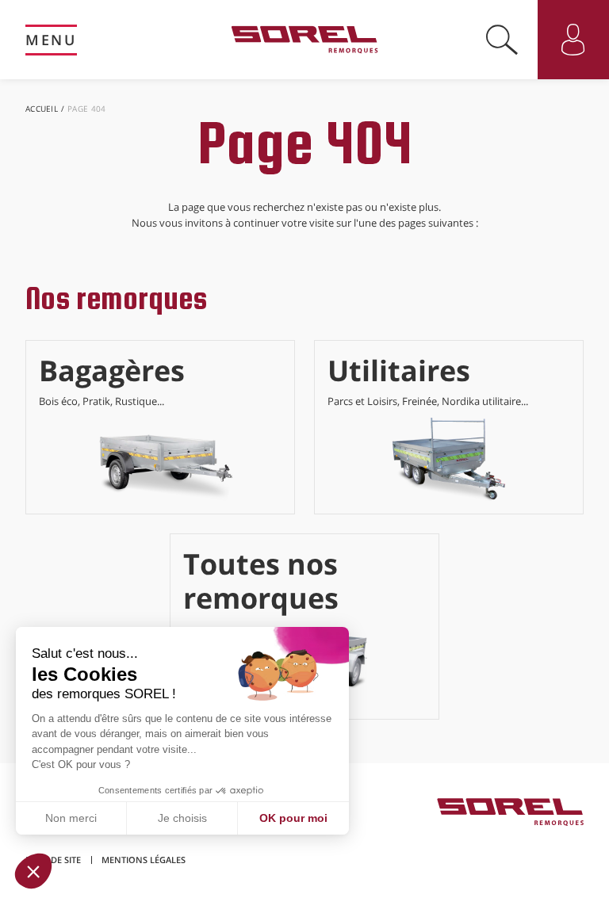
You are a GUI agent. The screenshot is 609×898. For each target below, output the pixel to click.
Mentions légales (144, 860)
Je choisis (182, 818)
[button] (33, 871)
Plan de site (53, 860)
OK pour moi (293, 818)
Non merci (71, 818)
